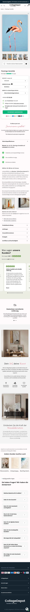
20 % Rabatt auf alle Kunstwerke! (15, 1)
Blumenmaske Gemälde (5, 471)
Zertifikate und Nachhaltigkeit (10, 240)
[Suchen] (4, 5)
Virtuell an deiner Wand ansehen (15, 63)
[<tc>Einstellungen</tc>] (25, 5)
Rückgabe (4, 237)
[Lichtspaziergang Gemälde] (15, 463)
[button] (15, 80)
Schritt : (6, 84)
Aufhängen (5, 229)
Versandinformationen (8, 233)
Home (2, 9)
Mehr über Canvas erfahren (10, 218)
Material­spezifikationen (8, 141)
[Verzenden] (28, 568)
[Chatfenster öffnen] (27, 609)
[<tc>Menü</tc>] (1, 5)
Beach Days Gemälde (25, 471)
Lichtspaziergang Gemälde (15, 471)
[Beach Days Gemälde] (24, 463)
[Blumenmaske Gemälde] (5, 463)
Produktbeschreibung (7, 225)
